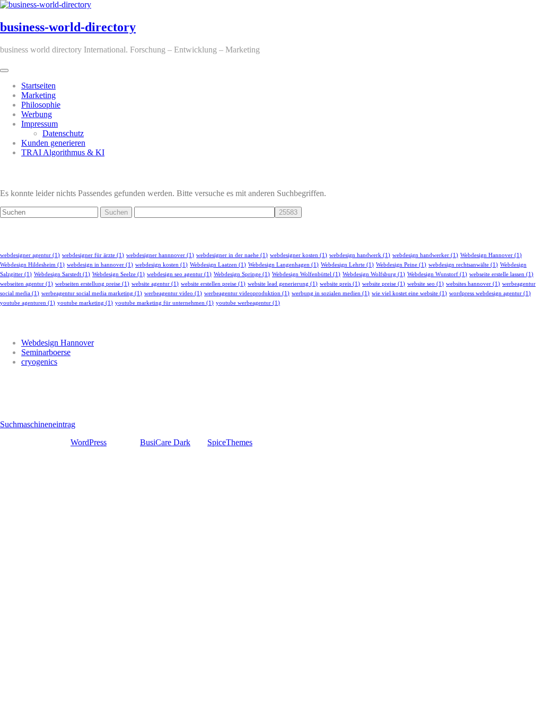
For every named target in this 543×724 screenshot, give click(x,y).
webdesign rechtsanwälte (463, 265)
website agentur (155, 284)
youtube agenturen (27, 303)
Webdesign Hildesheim (32, 265)
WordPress (89, 442)
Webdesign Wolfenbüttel (306, 274)
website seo (425, 284)
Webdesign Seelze (118, 274)
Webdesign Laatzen (218, 265)
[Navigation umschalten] (4, 70)
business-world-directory (68, 27)
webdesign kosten (161, 265)
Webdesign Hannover (491, 255)
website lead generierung (283, 284)
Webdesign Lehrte (347, 265)
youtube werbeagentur (248, 303)
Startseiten (38, 85)
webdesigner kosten (298, 255)
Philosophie (40, 104)
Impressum (39, 123)
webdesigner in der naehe (232, 255)
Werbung (36, 114)
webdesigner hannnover (160, 255)
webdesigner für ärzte (93, 255)
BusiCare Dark (165, 442)
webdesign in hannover (100, 265)
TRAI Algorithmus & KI (62, 152)
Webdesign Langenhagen (283, 265)
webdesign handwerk (359, 255)
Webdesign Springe (242, 274)
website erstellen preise (213, 284)
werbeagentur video (173, 293)
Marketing (38, 95)
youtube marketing (85, 303)
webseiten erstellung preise (92, 284)
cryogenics (39, 361)
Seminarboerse (46, 352)
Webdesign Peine (401, 265)
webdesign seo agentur (179, 274)
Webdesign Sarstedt (62, 274)
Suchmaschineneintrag (37, 424)
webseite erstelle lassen (501, 274)
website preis (340, 284)
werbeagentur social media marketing (91, 293)
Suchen (116, 212)
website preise (383, 284)
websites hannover (473, 284)
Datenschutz (63, 133)
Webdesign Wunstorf (437, 274)
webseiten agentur (26, 284)
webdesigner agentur (30, 255)
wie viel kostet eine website (409, 293)
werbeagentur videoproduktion (247, 293)
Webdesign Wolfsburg (374, 274)
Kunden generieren (53, 142)
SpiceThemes (229, 442)
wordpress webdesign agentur (490, 293)
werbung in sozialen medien (331, 293)
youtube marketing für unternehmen (164, 303)
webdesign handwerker (425, 255)
